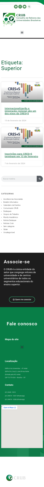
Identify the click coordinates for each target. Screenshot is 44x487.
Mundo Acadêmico (10, 217)
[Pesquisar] (40, 179)
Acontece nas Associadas (13, 199)
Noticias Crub (8, 223)
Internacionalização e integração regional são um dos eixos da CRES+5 (20, 111)
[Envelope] (24, 7)
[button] (29, 7)
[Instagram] (20, 7)
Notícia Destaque (9, 220)
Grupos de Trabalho (11, 214)
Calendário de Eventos (12, 205)
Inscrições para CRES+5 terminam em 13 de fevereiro (21, 155)
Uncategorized (9, 232)
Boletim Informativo (10, 202)
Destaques (7, 211)
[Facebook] (16, 7)
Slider (5, 229)
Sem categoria (8, 226)
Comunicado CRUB (10, 208)
